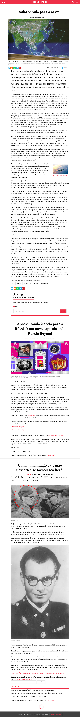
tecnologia (44, 284)
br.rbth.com (31, 416)
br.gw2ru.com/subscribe (56, 436)
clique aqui (51, 455)
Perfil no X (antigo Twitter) (21, 430)
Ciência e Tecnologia (21, 16)
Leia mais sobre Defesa (60, 175)
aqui (37, 714)
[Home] (3, 2)
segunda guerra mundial (27, 682)
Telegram (66, 67)
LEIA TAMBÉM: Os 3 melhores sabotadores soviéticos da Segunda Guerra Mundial (38, 673)
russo (36, 284)
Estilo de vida (29, 338)
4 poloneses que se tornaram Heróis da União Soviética (30, 696)
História (28, 474)
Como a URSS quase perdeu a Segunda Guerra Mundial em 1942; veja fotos (36, 693)
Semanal (17, 306)
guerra (14, 682)
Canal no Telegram (18, 427)
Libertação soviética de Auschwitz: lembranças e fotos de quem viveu (34, 690)
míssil (19, 284)
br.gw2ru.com (58, 418)
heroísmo (41, 682)
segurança (27, 284)
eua (13, 284)
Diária (23, 306)
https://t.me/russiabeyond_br (22, 679)
